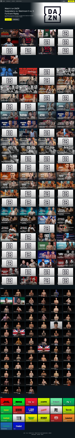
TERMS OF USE (31, 433)
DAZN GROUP (34, 434)
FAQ (27, 433)
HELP (24, 433)
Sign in (64, 1)
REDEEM (38, 434)
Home (4, 1)
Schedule (8, 1)
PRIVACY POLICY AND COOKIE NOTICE (41, 433)
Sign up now (71, 1)
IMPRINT (50, 433)
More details (19, 1)
